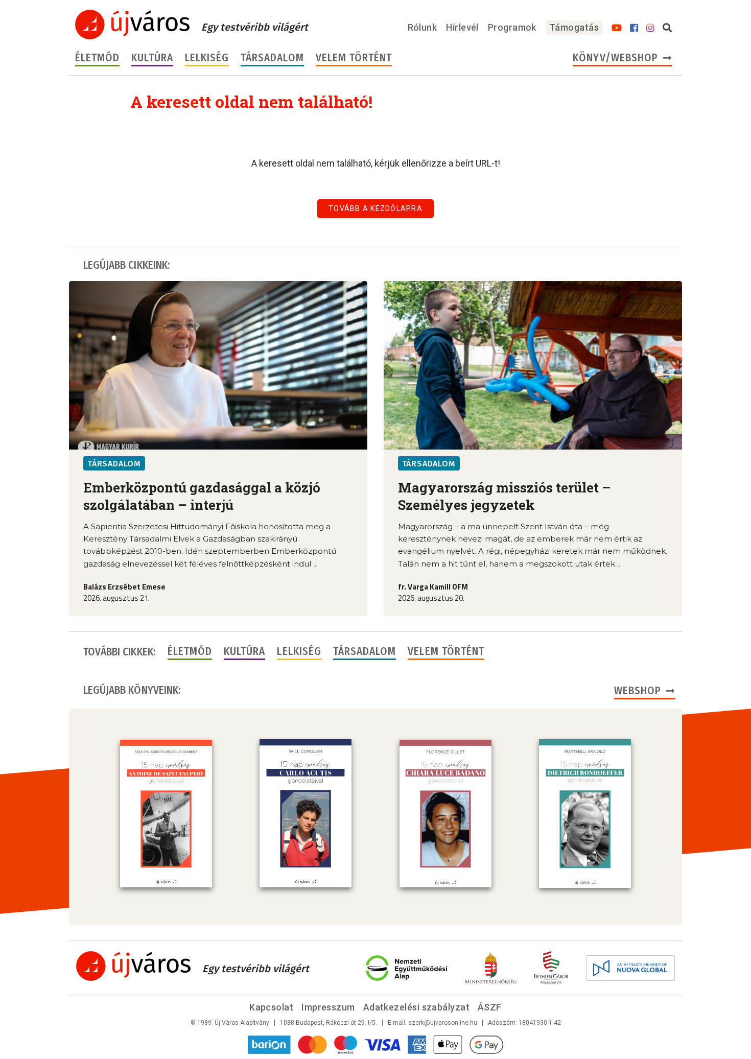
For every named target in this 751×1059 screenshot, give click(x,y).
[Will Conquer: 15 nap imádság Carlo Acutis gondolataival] (305, 813)
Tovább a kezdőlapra (375, 208)
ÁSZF (490, 1007)
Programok (512, 27)
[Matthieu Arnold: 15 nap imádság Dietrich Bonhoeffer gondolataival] (585, 813)
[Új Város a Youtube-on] (617, 28)
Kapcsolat (271, 1007)
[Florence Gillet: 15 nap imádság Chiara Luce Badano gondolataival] (445, 814)
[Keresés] (667, 28)
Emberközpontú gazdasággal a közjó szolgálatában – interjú (201, 496)
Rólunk (422, 27)
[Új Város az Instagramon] (650, 28)
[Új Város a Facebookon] (634, 28)
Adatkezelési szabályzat (416, 1007)
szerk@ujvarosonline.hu (442, 1022)
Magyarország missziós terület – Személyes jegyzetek (504, 496)
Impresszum (328, 1007)
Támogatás (574, 27)
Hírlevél (462, 27)
